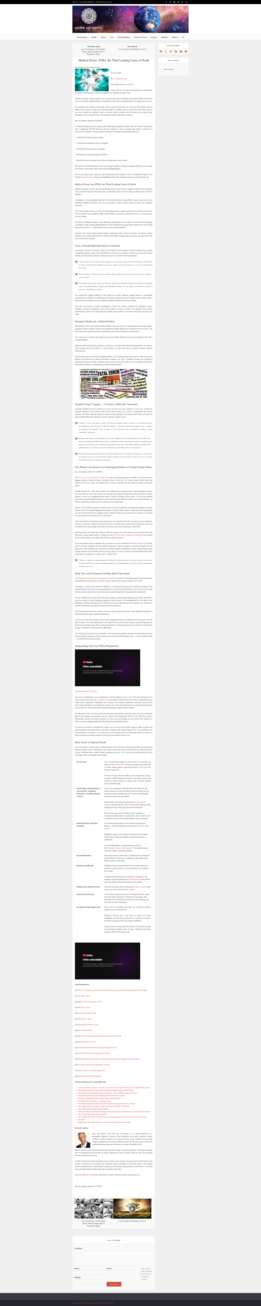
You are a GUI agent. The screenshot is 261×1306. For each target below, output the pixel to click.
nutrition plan (119, 764)
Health (93, 37)
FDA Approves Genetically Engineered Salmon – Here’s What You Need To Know (107, 1093)
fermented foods (134, 879)
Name (77, 1268)
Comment (78, 1248)
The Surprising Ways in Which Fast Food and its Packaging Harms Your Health (106, 1104)
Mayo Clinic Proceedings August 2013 (92, 1070)
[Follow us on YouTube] (186, 51)
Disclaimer (94, 1303)
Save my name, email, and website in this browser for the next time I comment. (146, 1274)
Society (153, 37)
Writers (175, 37)
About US (75, 2)
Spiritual (164, 37)
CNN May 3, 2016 (83, 996)
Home (103, 37)
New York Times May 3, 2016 (91, 1002)
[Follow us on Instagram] (171, 51)
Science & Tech (140, 37)
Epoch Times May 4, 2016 (86, 1013)
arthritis (142, 826)
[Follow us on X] (166, 51)
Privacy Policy (102, 1303)
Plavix (124, 412)
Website (77, 1277)
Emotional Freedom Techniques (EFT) (121, 848)
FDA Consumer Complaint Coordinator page (129, 535)
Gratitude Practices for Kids (103, 2)
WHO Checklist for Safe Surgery (89, 1076)
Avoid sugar (142, 767)
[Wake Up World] (130, 19)
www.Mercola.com (85, 1175)
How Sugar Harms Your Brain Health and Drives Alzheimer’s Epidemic (103, 1106)
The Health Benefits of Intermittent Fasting (93, 1109)
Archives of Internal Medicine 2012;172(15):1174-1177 (97, 1047)
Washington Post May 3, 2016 (88, 1025)
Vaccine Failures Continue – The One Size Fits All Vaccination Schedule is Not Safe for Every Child (114, 1088)
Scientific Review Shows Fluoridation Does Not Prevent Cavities (101, 1096)
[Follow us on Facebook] (161, 51)
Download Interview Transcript (86, 691)
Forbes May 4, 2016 (84, 1019)
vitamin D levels (140, 887)
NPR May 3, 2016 (83, 1007)
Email (109, 1268)
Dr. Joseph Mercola (120, 79)
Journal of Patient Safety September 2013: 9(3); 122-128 (101, 1036)
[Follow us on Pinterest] (176, 51)
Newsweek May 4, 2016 (86, 1042)
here (96, 732)
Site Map (110, 1303)
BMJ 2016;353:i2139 (84, 1030)
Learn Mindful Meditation (87, 2)
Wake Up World (128, 84)
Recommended (123, 37)
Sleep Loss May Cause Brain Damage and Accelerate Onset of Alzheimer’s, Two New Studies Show (114, 1112)
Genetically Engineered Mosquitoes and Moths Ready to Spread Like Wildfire (106, 1090)
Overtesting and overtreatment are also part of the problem (96, 578)
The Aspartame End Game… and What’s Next (94, 1101)
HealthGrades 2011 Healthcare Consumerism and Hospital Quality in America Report (108, 1059)
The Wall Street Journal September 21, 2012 (94, 1053)
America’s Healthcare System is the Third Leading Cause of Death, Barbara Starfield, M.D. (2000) (112, 990)
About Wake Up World (83, 1303)
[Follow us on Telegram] (181, 51)
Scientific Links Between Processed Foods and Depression (99, 1098)
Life (111, 37)
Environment (82, 37)
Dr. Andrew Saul (103, 700)
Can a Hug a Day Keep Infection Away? (92, 1114)
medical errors (88, 177)
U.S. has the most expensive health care (93, 477)
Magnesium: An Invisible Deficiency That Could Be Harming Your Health (104, 1122)
